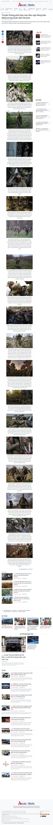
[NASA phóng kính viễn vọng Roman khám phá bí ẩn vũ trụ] (38, 62)
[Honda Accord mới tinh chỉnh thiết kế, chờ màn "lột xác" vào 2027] (38, 43)
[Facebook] (3, 32)
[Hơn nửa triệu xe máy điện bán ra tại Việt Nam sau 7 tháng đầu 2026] (6, 697)
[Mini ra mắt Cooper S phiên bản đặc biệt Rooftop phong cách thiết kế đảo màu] (6, 708)
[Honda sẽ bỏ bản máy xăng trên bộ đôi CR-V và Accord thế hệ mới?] (6, 741)
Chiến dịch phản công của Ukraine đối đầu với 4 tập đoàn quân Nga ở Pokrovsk (23, 591)
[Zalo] (3, 34)
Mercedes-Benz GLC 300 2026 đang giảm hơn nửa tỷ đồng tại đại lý (20, 751)
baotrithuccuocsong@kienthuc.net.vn (10, 822)
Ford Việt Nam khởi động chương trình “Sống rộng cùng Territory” (21, 718)
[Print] (3, 39)
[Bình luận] (3, 42)
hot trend (4, 616)
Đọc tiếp (39, 32)
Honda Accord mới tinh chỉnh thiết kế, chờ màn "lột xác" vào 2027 (46, 42)
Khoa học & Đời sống (26, 4)
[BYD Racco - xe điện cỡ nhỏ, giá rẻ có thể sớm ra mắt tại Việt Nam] (38, 56)
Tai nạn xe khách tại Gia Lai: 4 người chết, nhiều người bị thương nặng (32, 628)
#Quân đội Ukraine (7, 611)
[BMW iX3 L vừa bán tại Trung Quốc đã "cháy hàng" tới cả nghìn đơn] (6, 686)
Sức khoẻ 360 (45, 9)
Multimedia (50, 9)
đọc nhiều (38, 100)
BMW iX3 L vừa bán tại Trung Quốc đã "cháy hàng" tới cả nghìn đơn (21, 684)
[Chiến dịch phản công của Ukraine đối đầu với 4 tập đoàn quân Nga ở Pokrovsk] (7, 592)
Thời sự (3, 9)
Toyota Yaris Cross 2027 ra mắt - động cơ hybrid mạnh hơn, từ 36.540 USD (21, 729)
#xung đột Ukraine (21, 611)
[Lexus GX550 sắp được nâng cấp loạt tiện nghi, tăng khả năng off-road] (6, 675)
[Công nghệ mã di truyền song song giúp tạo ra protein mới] (6, 764)
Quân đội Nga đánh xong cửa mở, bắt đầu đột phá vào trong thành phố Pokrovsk (22, 583)
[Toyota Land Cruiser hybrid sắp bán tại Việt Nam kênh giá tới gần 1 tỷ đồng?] (6, 775)
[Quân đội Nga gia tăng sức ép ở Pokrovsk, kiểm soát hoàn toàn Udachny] (7, 576)
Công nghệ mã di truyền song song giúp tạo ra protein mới (21, 762)
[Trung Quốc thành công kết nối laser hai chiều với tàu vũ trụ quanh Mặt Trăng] (33, 640)
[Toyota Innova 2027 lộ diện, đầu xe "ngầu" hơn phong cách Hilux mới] (38, 49)
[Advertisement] (27, 788)
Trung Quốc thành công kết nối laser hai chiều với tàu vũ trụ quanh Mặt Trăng (32, 646)
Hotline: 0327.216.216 (20, 1)
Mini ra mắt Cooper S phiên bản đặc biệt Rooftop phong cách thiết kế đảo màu (21, 707)
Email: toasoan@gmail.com (28, 1)
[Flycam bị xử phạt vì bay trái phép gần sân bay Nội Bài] (20, 621)
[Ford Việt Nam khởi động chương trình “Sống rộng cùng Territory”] (6, 719)
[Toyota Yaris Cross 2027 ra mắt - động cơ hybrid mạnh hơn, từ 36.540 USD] (6, 730)
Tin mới (3, 670)
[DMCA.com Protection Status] (43, 816)
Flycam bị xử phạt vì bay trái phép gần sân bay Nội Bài (20, 628)
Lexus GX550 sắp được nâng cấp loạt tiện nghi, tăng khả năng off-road (22, 673)
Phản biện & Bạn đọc (31, 9)
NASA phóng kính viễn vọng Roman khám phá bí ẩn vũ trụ (46, 62)
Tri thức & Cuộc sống (44, 814)
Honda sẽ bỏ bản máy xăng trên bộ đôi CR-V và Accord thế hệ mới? (21, 740)
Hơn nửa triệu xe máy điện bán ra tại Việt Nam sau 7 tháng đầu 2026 (21, 695)
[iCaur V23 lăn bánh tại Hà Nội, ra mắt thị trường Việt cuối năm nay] (14, 644)
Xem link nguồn (29, 569)
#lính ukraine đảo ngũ (8, 610)
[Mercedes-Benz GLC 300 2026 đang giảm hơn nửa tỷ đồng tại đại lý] (6, 753)
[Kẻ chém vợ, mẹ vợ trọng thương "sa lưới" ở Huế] (45, 621)
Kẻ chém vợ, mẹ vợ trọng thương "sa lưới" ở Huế (45, 627)
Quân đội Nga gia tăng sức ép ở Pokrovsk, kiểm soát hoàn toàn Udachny (22, 575)
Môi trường (25, 9)
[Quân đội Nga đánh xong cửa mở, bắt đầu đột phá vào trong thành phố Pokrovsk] (7, 584)
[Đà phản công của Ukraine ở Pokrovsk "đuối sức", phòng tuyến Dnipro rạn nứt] (7, 600)
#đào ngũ (15, 610)
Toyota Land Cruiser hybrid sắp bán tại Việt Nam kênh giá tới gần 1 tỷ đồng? (21, 773)
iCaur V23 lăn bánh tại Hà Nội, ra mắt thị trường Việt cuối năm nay (42, 117)
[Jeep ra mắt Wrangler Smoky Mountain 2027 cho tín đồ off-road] (38, 36)
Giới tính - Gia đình (38, 9)
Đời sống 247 (15, 9)
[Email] (3, 37)
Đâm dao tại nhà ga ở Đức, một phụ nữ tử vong (7, 627)
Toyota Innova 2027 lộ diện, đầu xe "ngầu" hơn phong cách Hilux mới (46, 49)
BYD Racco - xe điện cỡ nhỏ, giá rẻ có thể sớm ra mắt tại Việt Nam (45, 55)
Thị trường (20, 9)
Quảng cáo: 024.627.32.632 (38, 1)
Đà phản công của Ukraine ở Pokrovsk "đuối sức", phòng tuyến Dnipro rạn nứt (22, 599)
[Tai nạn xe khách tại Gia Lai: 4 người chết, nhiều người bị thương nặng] (33, 621)
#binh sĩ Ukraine (14, 611)
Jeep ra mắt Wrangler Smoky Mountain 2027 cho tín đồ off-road (46, 36)
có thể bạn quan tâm (26, 634)
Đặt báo (14, 1)
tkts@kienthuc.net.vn (20, 822)
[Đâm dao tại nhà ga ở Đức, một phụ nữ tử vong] (7, 621)
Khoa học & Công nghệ (9, 9)
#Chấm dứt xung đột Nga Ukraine (24, 610)
